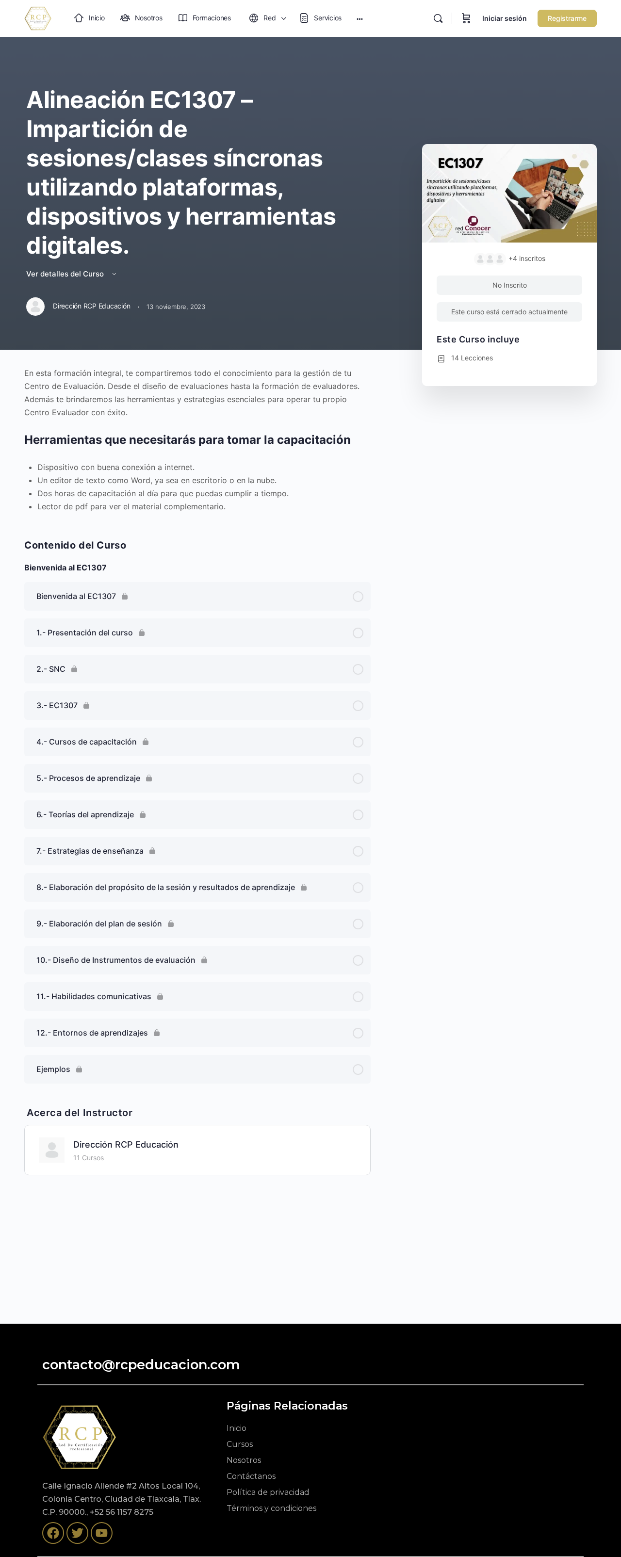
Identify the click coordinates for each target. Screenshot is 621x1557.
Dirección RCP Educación (126, 1144)
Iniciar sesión (504, 18)
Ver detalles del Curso (66, 273)
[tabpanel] (197, 440)
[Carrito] (466, 18)
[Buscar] (438, 18)
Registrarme (567, 18)
